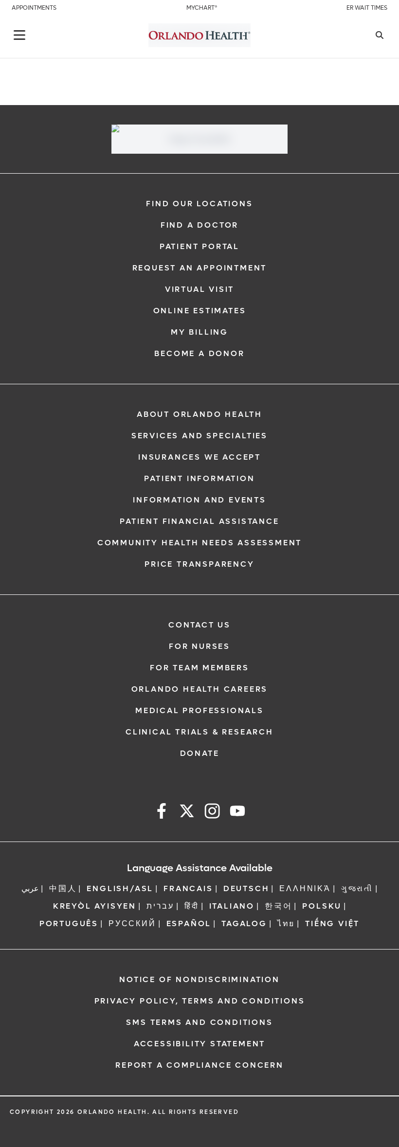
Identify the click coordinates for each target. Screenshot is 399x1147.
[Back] (19, 35)
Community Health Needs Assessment (199, 543)
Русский (132, 923)
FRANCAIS (188, 888)
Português (68, 923)
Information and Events (199, 500)
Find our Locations (199, 203)
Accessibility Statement (199, 1044)
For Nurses (199, 646)
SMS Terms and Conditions (199, 1022)
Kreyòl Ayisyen (94, 906)
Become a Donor (199, 353)
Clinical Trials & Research (199, 732)
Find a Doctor (199, 225)
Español (189, 923)
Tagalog (244, 923)
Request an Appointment (199, 268)
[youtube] (237, 812)
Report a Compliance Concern (199, 1065)
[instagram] (212, 812)
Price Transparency (199, 564)
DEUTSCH (246, 888)
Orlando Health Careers (199, 689)
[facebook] (161, 812)
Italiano (231, 906)
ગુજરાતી (357, 888)
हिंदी (191, 906)
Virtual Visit (199, 289)
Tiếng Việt (332, 923)
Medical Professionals (199, 710)
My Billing (199, 332)
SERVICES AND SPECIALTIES (199, 435)
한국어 (278, 906)
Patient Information (199, 478)
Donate (199, 753)
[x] (187, 812)
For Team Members (199, 668)
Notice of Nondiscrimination (199, 979)
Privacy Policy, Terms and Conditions (199, 1001)
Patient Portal (199, 246)
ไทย (286, 923)
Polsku (322, 906)
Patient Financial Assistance (199, 521)
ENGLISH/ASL (120, 888)
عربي (30, 888)
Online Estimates (199, 310)
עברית (160, 906)
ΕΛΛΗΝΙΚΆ (304, 888)
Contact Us (199, 625)
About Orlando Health (199, 414)
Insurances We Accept (199, 457)
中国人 (62, 888)
